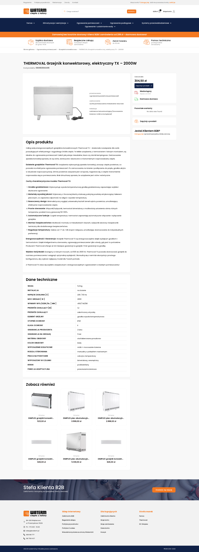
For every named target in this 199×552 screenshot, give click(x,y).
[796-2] (55, 103)
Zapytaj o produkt (148, 121)
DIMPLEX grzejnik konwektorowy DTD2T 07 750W (51, 459)
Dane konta (105, 528)
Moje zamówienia (107, 524)
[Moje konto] (174, 11)
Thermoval (143, 520)
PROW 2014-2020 (170, 549)
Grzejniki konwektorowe (68, 49)
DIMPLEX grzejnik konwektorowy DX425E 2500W (50, 418)
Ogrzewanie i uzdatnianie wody (99, 26)
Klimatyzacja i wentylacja (54, 23)
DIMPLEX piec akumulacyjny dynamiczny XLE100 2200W (89, 418)
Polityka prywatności (70, 524)
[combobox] (95, 11)
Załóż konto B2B (68, 516)
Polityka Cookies (68, 528)
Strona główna (28, 49)
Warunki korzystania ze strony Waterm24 (77, 532)
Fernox (29, 23)
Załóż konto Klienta (108, 516)
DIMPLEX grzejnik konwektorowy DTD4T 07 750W (121, 459)
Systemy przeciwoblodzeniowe (155, 23)
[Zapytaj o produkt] (136, 121)
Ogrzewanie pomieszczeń (88, 23)
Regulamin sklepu (68, 520)
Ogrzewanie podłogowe (120, 23)
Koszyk (103, 532)
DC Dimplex (143, 524)
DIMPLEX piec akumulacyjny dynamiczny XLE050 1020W (124, 418)
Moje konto (167, 11)
